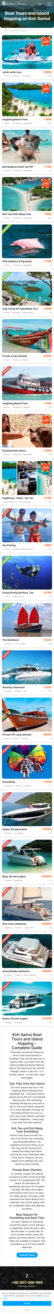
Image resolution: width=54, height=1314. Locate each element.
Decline (27, 1310)
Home (6, 30)
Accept (27, 1303)
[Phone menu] (49, 5)
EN (40, 4)
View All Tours (27, 1255)
